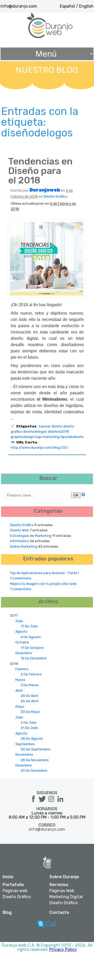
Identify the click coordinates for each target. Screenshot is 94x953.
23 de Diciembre (34, 770)
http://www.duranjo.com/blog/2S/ (39, 447)
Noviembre (24, 754)
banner (45, 426)
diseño (56, 426)
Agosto (21, 631)
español (67, 6)
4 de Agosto (31, 637)
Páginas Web (61, 891)
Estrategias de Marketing (30, 535)
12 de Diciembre (34, 658)
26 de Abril (29, 701)
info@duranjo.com (19, 6)
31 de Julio (29, 728)
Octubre (22, 642)
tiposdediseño (72, 437)
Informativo (19, 541)
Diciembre (23, 653)
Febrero (21, 669)
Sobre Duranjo (64, 876)
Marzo (20, 679)
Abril (19, 690)
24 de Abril (29, 695)
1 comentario (20, 578)
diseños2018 (58, 431)
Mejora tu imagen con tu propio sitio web (43, 583)
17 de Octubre (32, 647)
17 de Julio (29, 626)
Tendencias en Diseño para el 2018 (40, 171)
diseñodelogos (35, 431)
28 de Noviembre (35, 760)
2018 (14, 663)
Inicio (8, 876)
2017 (14, 615)
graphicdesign (22, 437)
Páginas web (15, 891)
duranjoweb (45, 190)
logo (38, 437)
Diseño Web (19, 530)
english (86, 6)
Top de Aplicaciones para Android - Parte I (44, 573)
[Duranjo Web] (49, 37)
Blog (7, 912)
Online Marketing (23, 546)
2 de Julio (29, 722)
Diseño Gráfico (55, 196)
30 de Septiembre (35, 749)
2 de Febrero (31, 674)
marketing (51, 437)
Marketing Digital (66, 897)
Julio (19, 621)
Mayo (19, 706)
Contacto (59, 912)
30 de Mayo (30, 712)
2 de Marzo (30, 685)
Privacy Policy (63, 949)
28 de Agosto (32, 738)
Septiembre (25, 744)
